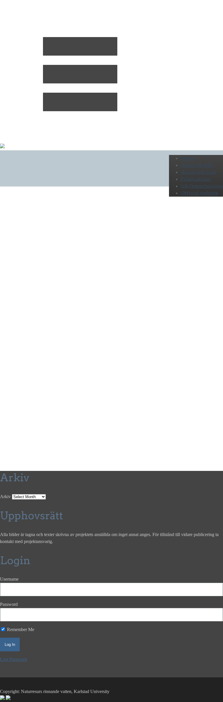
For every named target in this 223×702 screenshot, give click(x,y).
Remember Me (20, 629)
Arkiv (5, 496)
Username (9, 579)
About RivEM (197, 165)
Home (188, 158)
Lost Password (13, 659)
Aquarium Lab (198, 172)
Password (9, 604)
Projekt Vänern (78, 273)
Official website (199, 193)
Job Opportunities (202, 186)
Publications (196, 179)
